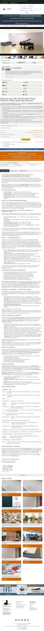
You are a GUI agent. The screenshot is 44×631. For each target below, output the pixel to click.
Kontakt (26, 12)
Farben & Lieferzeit (38, 121)
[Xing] (25, 620)
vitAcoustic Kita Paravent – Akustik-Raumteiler (32, 524)
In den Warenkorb (26, 139)
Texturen (21, 121)
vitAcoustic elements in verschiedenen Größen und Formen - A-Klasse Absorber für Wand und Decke (11, 525)
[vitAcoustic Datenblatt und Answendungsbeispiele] (22, 589)
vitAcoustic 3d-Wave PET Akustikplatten (9, 508)
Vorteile (11, 121)
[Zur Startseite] (7, 9)
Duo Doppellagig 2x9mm (21, 136)
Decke (11, 466)
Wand (9, 466)
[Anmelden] (38, 9)
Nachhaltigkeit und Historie (26, 8)
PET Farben (30, 6)
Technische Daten (4, 122)
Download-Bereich (27, 449)
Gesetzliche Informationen (33, 602)
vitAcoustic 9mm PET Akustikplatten (9, 559)
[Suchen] (36, 9)
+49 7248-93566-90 (4, 3)
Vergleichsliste (22, 475)
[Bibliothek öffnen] (8, 589)
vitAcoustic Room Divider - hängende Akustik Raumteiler (10, 543)
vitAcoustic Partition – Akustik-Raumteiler (31, 542)
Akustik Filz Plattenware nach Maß (11, 15)
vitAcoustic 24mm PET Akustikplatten (30, 492)
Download (31, 10)
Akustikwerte (16, 121)
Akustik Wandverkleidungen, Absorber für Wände (30, 15)
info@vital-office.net (13, 3)
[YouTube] (19, 620)
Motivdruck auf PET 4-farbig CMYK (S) (21, 134)
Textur (21, 130)
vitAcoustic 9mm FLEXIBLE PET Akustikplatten (32, 559)
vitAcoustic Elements (15, 452)
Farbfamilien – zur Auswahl (7, 80)
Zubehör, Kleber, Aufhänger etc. (22, 23)
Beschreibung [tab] (4, 171)
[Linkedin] (28, 620)
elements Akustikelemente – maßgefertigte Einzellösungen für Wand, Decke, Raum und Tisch (22, 20)
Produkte (24, 6)
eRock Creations (24, 628)
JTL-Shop (24, 627)
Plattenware (10, 465)
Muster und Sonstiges (27, 448)
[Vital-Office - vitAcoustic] (20, 6)
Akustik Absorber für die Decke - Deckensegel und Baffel (22, 18)
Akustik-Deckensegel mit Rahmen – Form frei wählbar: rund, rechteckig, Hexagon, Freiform (10, 576)
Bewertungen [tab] (13, 171)
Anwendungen (26, 121)
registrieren (40, 155)
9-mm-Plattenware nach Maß (13, 235)
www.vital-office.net (6, 614)
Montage (31, 121)
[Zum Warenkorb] (40, 9)
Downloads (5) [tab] (23, 171)
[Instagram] (22, 620)
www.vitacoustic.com (11, 462)
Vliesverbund (29, 296)
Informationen (19, 601)
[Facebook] (16, 620)
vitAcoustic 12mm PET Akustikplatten (9, 492)
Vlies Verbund (21, 132)
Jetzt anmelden (18, 0)
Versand (36, 149)
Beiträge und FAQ (23, 10)
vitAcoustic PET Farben (27, 508)
